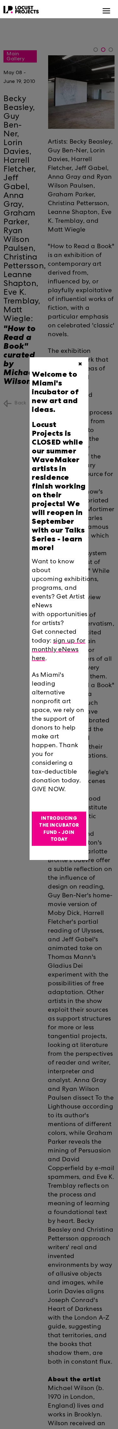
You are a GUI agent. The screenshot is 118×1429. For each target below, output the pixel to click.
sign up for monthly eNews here (58, 650)
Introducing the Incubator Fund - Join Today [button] (59, 829)
